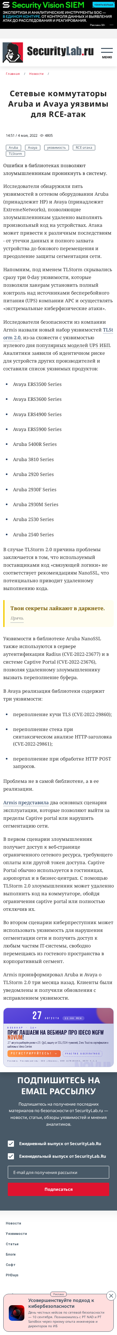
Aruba (13, 147)
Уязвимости (16, 1234)
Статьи (12, 1244)
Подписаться (59, 1189)
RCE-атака (84, 147)
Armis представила (26, 802)
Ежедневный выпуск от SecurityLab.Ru (60, 1143)
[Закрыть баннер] (111, 1296)
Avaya (32, 147)
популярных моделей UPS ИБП (73, 345)
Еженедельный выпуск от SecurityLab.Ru (62, 1156)
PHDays (12, 1275)
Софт (11, 1265)
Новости (13, 1223)
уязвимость (56, 147)
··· (111, 24)
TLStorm (15, 153)
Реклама (58, 1294)
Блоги (11, 1254)
